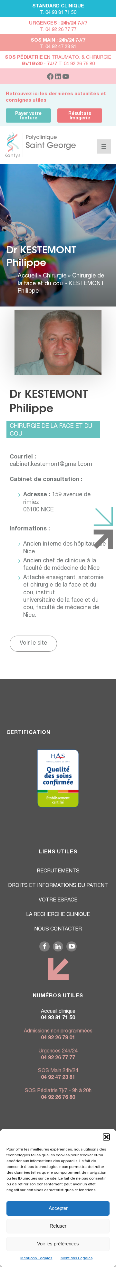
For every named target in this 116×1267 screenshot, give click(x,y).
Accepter (58, 1208)
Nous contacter (58, 929)
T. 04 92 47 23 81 (58, 47)
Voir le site (33, 643)
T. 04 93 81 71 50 (58, 12)
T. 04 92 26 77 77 (58, 29)
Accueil (27, 276)
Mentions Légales (36, 1258)
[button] (106, 1137)
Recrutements (58, 871)
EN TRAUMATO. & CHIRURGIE (58, 57)
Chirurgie (54, 276)
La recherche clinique (58, 915)
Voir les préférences (58, 1243)
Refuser (58, 1226)
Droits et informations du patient (58, 886)
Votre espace (58, 900)
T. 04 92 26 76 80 (58, 64)
